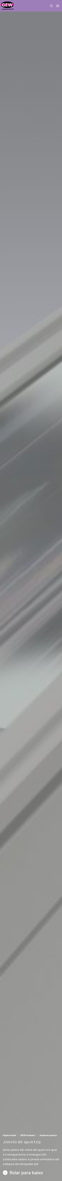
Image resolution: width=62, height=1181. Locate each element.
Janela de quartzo (48, 1135)
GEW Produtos (27, 1135)
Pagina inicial (9, 1135)
